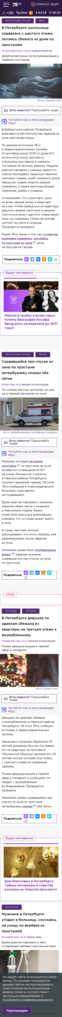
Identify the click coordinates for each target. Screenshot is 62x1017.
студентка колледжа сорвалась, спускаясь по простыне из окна (30, 238)
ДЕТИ (42, 21)
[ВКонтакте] (38, 259)
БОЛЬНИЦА (11, 907)
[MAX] (26, 259)
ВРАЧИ (42, 354)
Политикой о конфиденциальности (28, 1000)
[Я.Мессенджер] (50, 259)
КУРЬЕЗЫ (31, 611)
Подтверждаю (17, 1010)
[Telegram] (32, 259)
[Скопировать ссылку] (56, 260)
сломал (27, 806)
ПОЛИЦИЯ (11, 611)
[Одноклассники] (44, 259)
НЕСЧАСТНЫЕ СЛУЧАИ (17, 21)
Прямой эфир (47, 4)
